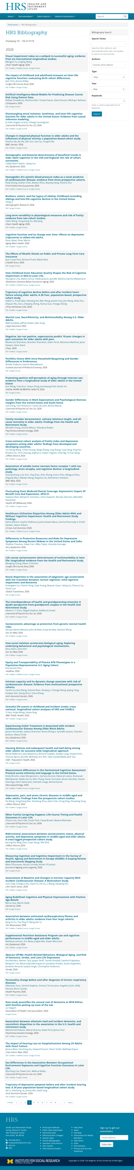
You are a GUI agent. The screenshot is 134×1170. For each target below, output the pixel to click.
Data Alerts (78, 1140)
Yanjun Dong (33, 386)
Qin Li (8, 1090)
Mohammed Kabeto (15, 1030)
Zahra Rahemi (12, 521)
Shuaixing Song (78, 801)
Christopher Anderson (49, 966)
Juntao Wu (31, 1090)
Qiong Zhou (24, 693)
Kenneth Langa (40, 781)
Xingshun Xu (41, 477)
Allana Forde (20, 734)
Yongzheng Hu (25, 221)
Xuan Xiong (33, 842)
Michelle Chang (12, 427)
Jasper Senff (38, 960)
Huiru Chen (59, 474)
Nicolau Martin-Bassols (16, 629)
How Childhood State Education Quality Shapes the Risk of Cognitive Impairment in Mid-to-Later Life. (45, 274)
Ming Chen (22, 842)
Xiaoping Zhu (61, 883)
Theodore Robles (45, 427)
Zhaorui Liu (77, 585)
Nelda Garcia (25, 779)
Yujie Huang (40, 585)
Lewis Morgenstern (29, 776)
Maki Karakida (12, 323)
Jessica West (11, 1049)
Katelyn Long (62, 753)
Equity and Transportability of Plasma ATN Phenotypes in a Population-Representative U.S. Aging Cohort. (40, 664)
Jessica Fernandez (14, 731)
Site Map (78, 1132)
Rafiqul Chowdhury (14, 100)
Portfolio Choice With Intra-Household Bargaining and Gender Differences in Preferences (42, 360)
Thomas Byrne (12, 756)
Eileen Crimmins (30, 563)
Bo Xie (21, 141)
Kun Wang (10, 386)
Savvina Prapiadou (70, 960)
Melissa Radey (39, 1071)
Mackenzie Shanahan (15, 342)
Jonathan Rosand (13, 966)
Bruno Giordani (69, 779)
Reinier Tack (25, 960)
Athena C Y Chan (13, 610)
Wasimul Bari (31, 100)
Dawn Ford (47, 1030)
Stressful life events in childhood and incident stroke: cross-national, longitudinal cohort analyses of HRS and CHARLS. (40, 708)
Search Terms (99, 38)
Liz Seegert (10, 1007)
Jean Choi (10, 81)
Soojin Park (33, 820)
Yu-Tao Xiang (73, 452)
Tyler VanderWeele (57, 756)
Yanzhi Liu (10, 690)
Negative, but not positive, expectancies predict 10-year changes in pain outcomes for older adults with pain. (45, 338)
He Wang (9, 801)
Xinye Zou (79, 300)
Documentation (25, 16)
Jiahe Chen (53, 801)
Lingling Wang (25, 61)
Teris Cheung (24, 452)
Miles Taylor (41, 544)
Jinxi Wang (21, 690)
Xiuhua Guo (46, 303)
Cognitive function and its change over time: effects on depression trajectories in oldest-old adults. (44, 236)
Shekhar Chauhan (14, 544)
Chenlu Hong (27, 585)
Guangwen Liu (12, 585)
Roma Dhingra (49, 731)
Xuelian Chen (24, 182)
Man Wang (45, 300)
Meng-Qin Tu (35, 922)
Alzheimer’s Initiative (58, 477)
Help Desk (78, 1127)
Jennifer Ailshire (57, 278)
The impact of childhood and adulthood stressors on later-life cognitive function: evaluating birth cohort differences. (41, 77)
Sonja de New (49, 629)
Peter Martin (24, 240)
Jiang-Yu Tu (10, 922)
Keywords (97, 95)
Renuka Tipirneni (64, 497)
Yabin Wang (11, 221)
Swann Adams (21, 525)
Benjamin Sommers (30, 497)
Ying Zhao (35, 474)
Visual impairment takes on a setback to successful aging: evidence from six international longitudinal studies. (45, 57)
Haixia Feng (31, 712)
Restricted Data (49, 1132)
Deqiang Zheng (31, 303)
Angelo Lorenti (20, 122)
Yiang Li (9, 201)
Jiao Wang (68, 300)
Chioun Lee (10, 820)
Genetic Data (48, 1138)
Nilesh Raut (42, 259)
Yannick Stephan (29, 985)
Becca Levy (10, 902)
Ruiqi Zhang (11, 182)
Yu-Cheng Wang (13, 449)
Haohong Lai (18, 1090)
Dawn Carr (29, 544)
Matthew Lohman (14, 941)
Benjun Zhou (38, 182)
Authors (96, 59)
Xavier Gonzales (53, 779)
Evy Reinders (11, 960)
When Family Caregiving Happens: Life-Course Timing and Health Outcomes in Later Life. (43, 816)
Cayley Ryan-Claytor (15, 163)
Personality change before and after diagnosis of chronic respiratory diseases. (45, 981)
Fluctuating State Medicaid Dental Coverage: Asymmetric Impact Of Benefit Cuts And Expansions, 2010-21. (45, 493)
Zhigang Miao (12, 477)
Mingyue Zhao (72, 474)
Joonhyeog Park (48, 386)
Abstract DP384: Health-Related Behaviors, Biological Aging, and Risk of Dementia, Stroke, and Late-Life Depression (45, 956)
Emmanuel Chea (13, 668)
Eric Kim (43, 756)
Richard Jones (56, 781)
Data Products (43, 16)
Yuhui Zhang (37, 693)
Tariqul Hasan (46, 100)
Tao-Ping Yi (22, 922)
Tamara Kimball (52, 960)
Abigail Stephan (30, 610)
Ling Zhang (55, 449)
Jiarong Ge (10, 842)
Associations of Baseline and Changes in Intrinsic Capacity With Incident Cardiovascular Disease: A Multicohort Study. (42, 879)
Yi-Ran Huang (28, 449)
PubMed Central (22, 68)
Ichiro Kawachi (48, 497)
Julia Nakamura (30, 753)
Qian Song (40, 323)
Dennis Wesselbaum (33, 364)
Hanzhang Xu (25, 1049)
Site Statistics (79, 1146)
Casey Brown (46, 820)
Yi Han (8, 712)
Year (94, 83)
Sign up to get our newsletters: (110, 1129)
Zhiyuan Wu (11, 303)
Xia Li (20, 303)
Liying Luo (31, 163)
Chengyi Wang (59, 690)
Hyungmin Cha (12, 278)
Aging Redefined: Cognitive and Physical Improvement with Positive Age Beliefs (45, 898)
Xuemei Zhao (34, 690)
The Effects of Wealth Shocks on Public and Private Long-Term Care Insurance (44, 255)
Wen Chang (38, 779)
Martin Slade (23, 902)
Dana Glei (22, 820)
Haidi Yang (42, 1090)
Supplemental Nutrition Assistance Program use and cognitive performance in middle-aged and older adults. (42, 937)
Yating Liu (66, 585)
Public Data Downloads (52, 1130)
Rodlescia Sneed (47, 610)
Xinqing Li (46, 690)
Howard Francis (40, 1049)
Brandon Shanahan (36, 342)
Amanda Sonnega (57, 544)
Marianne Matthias (69, 342)
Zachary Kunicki (47, 776)
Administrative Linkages (52, 1135)
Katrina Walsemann (76, 278)
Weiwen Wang (27, 477)
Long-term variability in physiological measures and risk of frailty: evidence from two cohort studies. (44, 217)
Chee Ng (62, 452)
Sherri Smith (55, 1049)
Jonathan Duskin (55, 963)
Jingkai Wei (39, 941)
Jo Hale (8, 122)
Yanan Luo (10, 588)
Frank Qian (20, 300)
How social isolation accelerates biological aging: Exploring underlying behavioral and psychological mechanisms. (40, 644)
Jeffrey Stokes (27, 323)
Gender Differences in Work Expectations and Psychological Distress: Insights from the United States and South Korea (45, 401)
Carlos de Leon (39, 405)
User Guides (47, 1146)
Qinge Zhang (42, 449)
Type (94, 71)
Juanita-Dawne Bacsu (48, 521)
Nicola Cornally (30, 864)
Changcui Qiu (22, 883)
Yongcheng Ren (23, 801)
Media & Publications (64, 16)
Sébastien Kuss (12, 985)
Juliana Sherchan (32, 731)
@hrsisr (12, 1145)
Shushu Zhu (66, 182)
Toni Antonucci (23, 405)
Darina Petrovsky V (68, 521)
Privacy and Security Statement (82, 1149)
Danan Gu (62, 386)
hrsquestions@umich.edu (20, 1142)
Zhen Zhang (46, 474)
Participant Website (51, 1127)
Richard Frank (29, 259)
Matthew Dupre (70, 1049)
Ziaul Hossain (60, 100)
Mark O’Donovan (13, 864)
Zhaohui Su (11, 452)
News (76, 1130)
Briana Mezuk (54, 405)
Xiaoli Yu (34, 883)
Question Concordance (52, 1143)
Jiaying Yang (73, 690)
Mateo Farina (27, 278)
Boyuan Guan (54, 585)
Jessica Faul (59, 1030)
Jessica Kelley (22, 81)
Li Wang (50, 883)
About (10, 16)
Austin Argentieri (72, 963)
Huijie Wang (19, 712)
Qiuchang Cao (12, 1071)
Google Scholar (34, 68)
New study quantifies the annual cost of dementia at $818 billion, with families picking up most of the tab (44, 1003)
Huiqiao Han (11, 693)
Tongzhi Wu (48, 141)
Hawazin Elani (12, 497)
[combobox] (104, 65)
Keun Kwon (11, 648)
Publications (13, 24)
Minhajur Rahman (77, 100)
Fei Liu (43, 883)
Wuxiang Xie (33, 300)
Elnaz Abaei (11, 240)
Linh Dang (10, 405)
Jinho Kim (22, 648)
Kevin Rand (19, 345)
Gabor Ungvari (49, 452)
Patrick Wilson (28, 427)
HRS (10, 1148)
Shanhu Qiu (11, 141)
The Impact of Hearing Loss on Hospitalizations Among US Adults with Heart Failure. (43, 1045)
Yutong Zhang (12, 474)
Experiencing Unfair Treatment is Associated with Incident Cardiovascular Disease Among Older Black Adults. (40, 727)
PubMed (12, 68)
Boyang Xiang (52, 182)
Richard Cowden (47, 753)
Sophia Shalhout (28, 521)
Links (76, 1143)
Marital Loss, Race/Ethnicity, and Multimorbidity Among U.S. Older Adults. (44, 319)
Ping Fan (77, 449)
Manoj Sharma (33, 1030)
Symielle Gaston (65, 731)
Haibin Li (9, 300)
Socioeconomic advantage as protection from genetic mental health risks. (45, 625)
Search (96, 114)
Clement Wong (64, 629)
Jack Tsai (71, 756)
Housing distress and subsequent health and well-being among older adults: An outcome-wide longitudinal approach (42, 749)
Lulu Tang (10, 883)
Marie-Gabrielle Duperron (33, 963)
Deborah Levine (64, 776)
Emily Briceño (12, 776)
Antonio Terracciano (49, 985)
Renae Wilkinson (13, 753)
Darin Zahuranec (24, 781)
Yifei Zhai (44, 842)
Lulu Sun (24, 474)
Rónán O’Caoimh (47, 864)
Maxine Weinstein (62, 820)
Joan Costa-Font (13, 259)
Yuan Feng (67, 449)
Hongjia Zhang (60, 303)
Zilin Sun (29, 141)
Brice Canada (20, 988)
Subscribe (106, 1144)
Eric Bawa (28, 941)
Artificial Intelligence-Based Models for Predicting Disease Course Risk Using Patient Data (44, 96)
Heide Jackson (42, 278)
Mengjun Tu (11, 61)
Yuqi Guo (21, 386)
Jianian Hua (56, 300)
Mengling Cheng (13, 563)
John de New (35, 629)
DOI (7, 68)
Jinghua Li (36, 452)
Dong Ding (64, 801)
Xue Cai (38, 141)
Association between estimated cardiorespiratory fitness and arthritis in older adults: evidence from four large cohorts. (41, 918)
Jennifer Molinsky (29, 756)
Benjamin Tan (12, 963)
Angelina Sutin (67, 985)
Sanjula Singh (30, 966)
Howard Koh (76, 753)
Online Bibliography (51, 1140)
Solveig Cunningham (39, 122)
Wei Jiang (38, 221)
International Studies (51, 1148)
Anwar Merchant (54, 941)
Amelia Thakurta (13, 364)
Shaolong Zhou (39, 801)
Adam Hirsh (53, 342)
